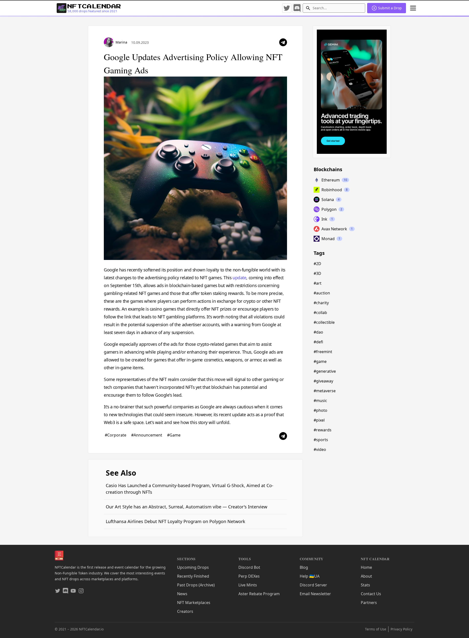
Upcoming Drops (193, 567)
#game (320, 361)
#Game (174, 435)
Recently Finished (193, 576)
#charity (321, 302)
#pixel (319, 420)
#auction (322, 293)
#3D (317, 273)
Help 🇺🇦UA (310, 576)
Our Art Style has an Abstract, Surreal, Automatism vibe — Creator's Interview (186, 507)
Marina (121, 42)
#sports (321, 439)
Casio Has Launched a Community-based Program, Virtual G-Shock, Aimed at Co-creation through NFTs (189, 488)
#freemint (323, 351)
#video (320, 449)
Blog (304, 567)
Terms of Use (375, 629)
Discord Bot (249, 567)
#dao (318, 332)
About (366, 576)
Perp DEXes (249, 576)
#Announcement (147, 435)
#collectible (324, 322)
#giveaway (323, 381)
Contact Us (371, 593)
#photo (320, 410)
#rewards (322, 430)
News (182, 593)
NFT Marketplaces (193, 602)
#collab (320, 312)
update (239, 277)
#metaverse (325, 390)
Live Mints (247, 585)
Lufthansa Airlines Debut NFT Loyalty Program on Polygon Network (175, 521)
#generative (325, 371)
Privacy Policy (401, 629)
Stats (365, 585)
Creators (185, 611)
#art (317, 283)
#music (320, 400)
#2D (317, 263)
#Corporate (116, 435)
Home (366, 567)
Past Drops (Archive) (196, 585)
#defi (318, 342)
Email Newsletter (315, 593)
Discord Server (313, 585)
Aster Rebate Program (259, 593)
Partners (369, 602)
